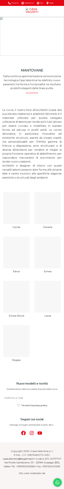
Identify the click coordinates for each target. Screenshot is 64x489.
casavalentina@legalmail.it (18, 458)
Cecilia (16, 227)
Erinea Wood (16, 316)
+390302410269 (25, 466)
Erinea (47, 271)
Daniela (47, 227)
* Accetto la (34, 405)
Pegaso (16, 360)
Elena (16, 271)
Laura (47, 316)
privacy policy (40, 405)
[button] (4, 11)
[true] (58, 398)
